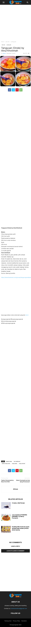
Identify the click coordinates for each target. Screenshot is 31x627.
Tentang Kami (8, 621)
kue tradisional (17, 461)
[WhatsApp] (20, 89)
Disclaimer (24, 621)
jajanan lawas (9, 461)
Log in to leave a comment (15, 551)
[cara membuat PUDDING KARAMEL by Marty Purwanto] (6, 517)
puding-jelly (13, 41)
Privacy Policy (16, 621)
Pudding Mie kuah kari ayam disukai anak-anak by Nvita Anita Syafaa (20, 528)
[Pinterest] (17, 89)
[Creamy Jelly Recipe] (6, 505)
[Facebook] (9, 89)
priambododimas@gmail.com (19, 608)
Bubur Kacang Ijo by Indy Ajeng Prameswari (23, 481)
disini (27, 315)
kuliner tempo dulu (6, 463)
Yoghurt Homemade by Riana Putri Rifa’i (7, 481)
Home (2, 41)
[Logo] (15, 597)
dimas (4, 53)
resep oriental (22, 463)
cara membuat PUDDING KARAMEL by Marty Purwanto (19, 516)
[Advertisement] (15, 22)
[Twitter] (13, 89)
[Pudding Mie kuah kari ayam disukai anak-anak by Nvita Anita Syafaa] (6, 529)
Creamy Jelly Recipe (18, 503)
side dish (7, 41)
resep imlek (14, 463)
